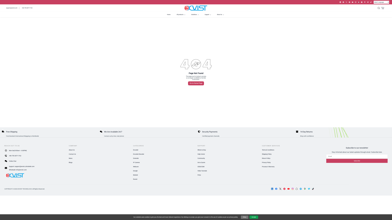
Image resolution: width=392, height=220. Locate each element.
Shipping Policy (267, 154)
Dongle (135, 171)
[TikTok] (313, 188)
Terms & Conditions (268, 150)
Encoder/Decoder (138, 154)
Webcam (136, 166)
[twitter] (346, 2)
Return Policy (266, 158)
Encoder (135, 150)
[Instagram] (292, 188)
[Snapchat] (296, 188)
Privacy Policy (266, 162)
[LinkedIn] (272, 188)
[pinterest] (349, 2)
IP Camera (136, 162)
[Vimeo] (308, 188)
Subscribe (357, 161)
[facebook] (343, 2)
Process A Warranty (268, 166)
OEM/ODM (201, 166)
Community (201, 158)
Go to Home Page (196, 83)
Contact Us (72, 154)
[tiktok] (371, 2)
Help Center (201, 154)
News (70, 158)
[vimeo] (368, 2)
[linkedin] (340, 2)
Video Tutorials (202, 171)
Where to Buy (202, 150)
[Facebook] (276, 188)
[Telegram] (300, 188)
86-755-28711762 (15, 156)
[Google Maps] (304, 188)
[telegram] (361, 2)
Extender (136, 158)
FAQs (199, 175)
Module (135, 175)
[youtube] (352, 2)
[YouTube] (288, 188)
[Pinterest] (284, 188)
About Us (72, 150)
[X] (280, 188)
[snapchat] (358, 2)
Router (135, 179)
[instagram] (355, 2)
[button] (379, 8)
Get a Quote (201, 162)
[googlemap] (364, 2)
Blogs (70, 162)
